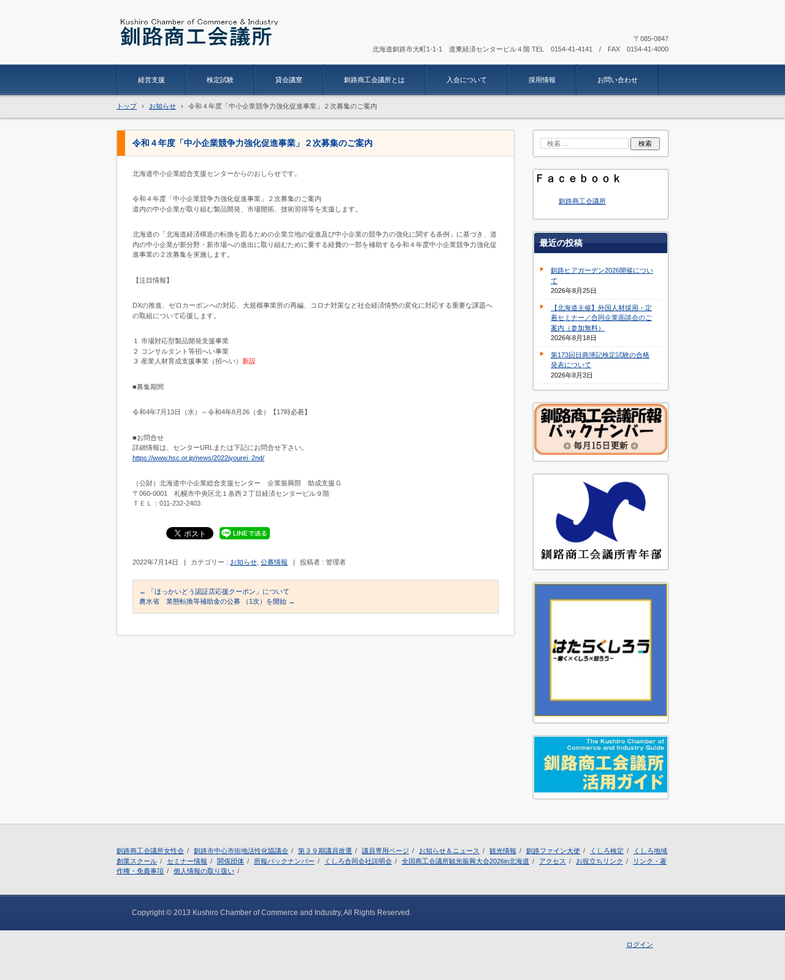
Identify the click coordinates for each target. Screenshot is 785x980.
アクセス (552, 861)
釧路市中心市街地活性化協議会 (241, 850)
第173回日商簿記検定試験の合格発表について (600, 360)
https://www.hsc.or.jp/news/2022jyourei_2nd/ (198, 458)
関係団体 (230, 861)
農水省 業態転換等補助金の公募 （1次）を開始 (217, 601)
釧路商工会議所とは (374, 79)
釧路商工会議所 (582, 201)
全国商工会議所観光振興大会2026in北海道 (465, 861)
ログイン (639, 944)
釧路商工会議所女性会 (150, 850)
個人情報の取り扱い (204, 871)
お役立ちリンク (599, 861)
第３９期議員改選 (325, 850)
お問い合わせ (617, 79)
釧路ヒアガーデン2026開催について (602, 275)
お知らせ (243, 562)
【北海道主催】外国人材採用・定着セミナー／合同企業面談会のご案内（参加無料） (601, 318)
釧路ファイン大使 (553, 850)
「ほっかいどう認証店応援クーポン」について (214, 591)
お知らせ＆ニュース (449, 850)
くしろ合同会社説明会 (358, 861)
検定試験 (220, 79)
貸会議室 (288, 79)
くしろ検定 (607, 850)
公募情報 (274, 562)
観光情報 (502, 850)
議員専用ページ (385, 850)
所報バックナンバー (284, 861)
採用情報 (542, 79)
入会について (466, 79)
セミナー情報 (187, 861)
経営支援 (151, 79)
